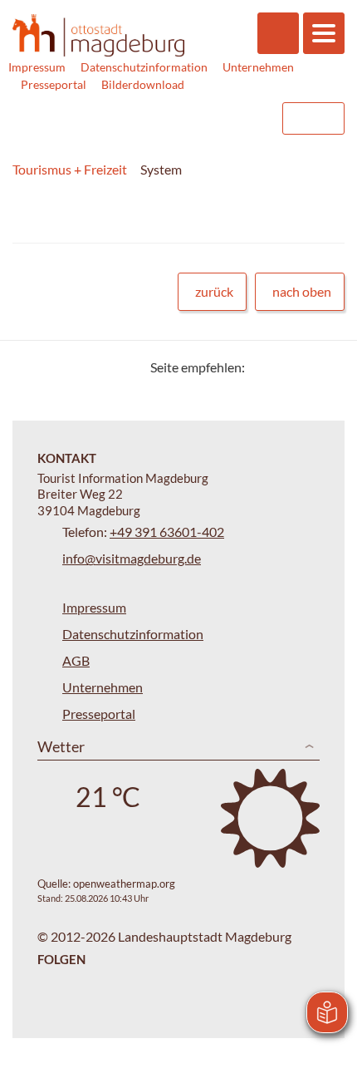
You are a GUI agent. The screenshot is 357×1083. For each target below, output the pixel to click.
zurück (214, 291)
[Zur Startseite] (98, 35)
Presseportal (53, 84)
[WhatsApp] (326, 367)
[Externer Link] (163, 118)
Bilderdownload (142, 84)
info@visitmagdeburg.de (131, 558)
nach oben (301, 291)
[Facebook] (284, 367)
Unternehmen (258, 67)
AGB (76, 660)
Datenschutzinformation (144, 67)
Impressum (37, 67)
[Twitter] (264, 367)
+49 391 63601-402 (167, 531)
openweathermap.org (124, 883)
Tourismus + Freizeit (69, 169)
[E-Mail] (305, 367)
